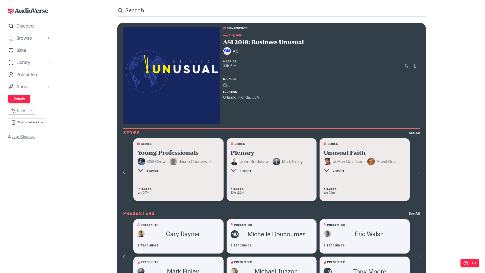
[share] (406, 66)
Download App (28, 122)
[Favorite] (416, 66)
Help (473, 263)
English (22, 110)
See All (414, 133)
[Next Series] (418, 172)
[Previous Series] (124, 172)
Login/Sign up (23, 136)
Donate (19, 98)
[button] (152, 161)
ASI (225, 84)
